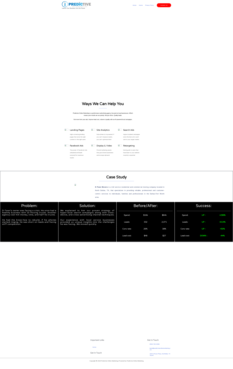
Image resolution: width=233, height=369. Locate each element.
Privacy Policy (149, 5)
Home (134, 5)
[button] (164, 5)
